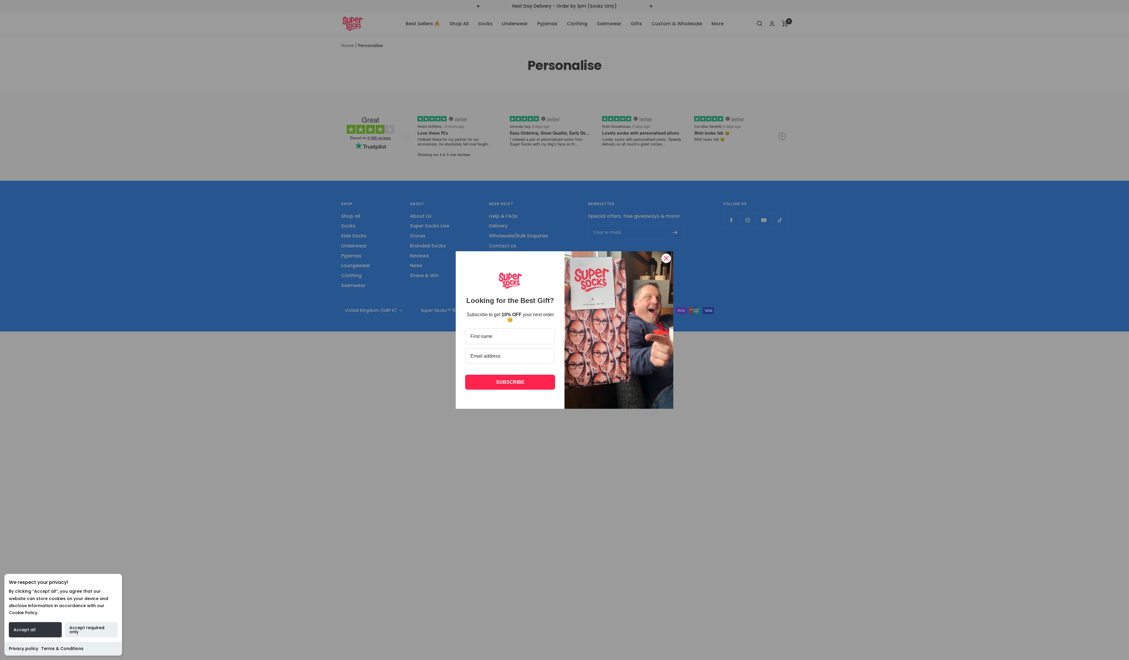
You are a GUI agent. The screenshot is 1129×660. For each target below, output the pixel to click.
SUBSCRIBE (510, 382)
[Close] (666, 258)
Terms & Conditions (62, 648)
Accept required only (86, 630)
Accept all (25, 630)
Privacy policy (23, 648)
